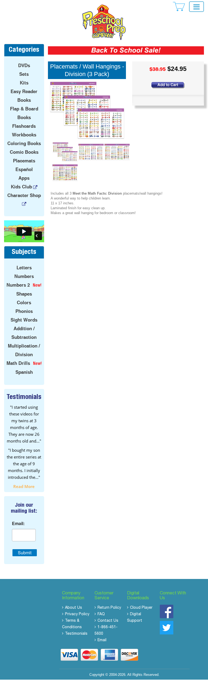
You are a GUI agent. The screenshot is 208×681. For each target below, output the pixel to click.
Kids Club (21, 186)
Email (102, 640)
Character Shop (24, 195)
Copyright (96, 675)
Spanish (24, 372)
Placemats (24, 160)
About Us (73, 608)
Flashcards (24, 126)
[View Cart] (179, 6)
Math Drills (18, 363)
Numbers (24, 276)
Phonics (24, 311)
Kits (24, 83)
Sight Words (24, 320)
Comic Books (24, 152)
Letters (24, 267)
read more (24, 486)
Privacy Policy (77, 614)
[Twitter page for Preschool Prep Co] (166, 628)
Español (24, 169)
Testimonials (76, 634)
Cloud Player (141, 608)
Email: (18, 523)
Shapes (24, 294)
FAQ (101, 614)
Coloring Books (24, 143)
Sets (24, 74)
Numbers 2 (18, 285)
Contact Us (108, 621)
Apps (24, 178)
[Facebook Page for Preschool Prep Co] (166, 611)
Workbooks (24, 134)
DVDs (24, 65)
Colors (24, 302)
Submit (24, 552)
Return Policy (109, 608)
